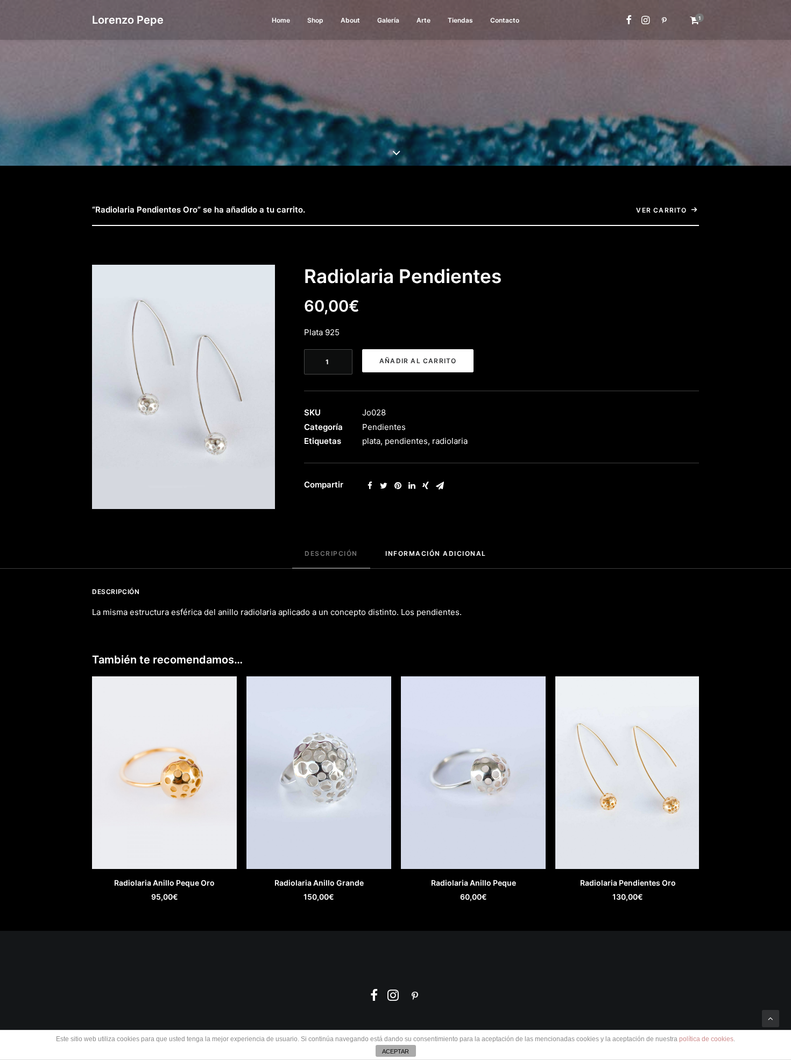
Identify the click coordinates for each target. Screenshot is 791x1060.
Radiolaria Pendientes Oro (628, 882)
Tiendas (460, 20)
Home (281, 20)
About (350, 20)
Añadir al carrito (417, 361)
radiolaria (450, 441)
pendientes (406, 441)
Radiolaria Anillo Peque (473, 882)
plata (371, 441)
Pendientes (384, 427)
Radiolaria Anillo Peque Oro (164, 882)
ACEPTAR (395, 1051)
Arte (423, 20)
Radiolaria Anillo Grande (319, 882)
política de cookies (706, 1039)
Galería (388, 20)
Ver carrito (661, 210)
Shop (315, 20)
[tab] (331, 558)
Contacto (504, 20)
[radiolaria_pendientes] (183, 386)
